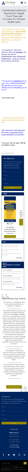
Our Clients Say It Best (14, 298)
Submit (12, 187)
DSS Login (9, 470)
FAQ (4, 242)
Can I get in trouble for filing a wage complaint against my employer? (11, 246)
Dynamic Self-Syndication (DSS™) (20, 469)
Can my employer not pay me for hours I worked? (12, 254)
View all (18, 257)
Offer (5, 194)
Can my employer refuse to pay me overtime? (11, 250)
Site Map (4, 470)
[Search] (25, 463)
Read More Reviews (14, 387)
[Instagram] (19, 454)
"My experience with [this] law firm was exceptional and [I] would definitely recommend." (14, 304)
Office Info (13, 445)
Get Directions (13, 447)
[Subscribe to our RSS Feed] (13, 266)
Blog (5, 263)
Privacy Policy (7, 467)
